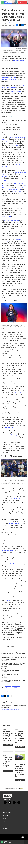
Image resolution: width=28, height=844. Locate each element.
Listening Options (7, 821)
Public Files (5, 815)
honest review (8, 141)
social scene (14, 145)
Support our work (7, 825)
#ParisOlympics (6, 122)
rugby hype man (21, 187)
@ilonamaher (5, 199)
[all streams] (26, 842)
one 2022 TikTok (6, 216)
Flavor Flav (7, 189)
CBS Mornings (13, 435)
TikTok (5, 180)
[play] (2, 842)
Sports (7, 687)
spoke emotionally (15, 91)
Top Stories (9, 691)
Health (16, 763)
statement (7, 600)
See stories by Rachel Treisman (10, 709)
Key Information (7, 812)
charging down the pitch (8, 77)
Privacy (4, 818)
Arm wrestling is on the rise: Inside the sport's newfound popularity (7, 762)
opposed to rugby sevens (18, 539)
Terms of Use (6, 809)
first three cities (15, 564)
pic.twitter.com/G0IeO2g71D (9, 124)
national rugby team (19, 392)
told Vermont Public (16, 352)
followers (4, 176)
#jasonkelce (5, 203)
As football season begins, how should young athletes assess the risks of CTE (8, 736)
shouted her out (9, 427)
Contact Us (5, 828)
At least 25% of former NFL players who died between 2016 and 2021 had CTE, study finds (20, 770)
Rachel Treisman (10, 23)
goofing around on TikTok (8, 79)
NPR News (16, 687)
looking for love (16, 191)
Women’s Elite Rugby (7, 550)
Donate (23, 2)
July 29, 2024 (16, 129)
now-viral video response (11, 220)
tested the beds (16, 189)
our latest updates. (18, 60)
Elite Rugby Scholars (15, 523)
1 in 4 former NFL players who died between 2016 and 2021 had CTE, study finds (19, 736)
